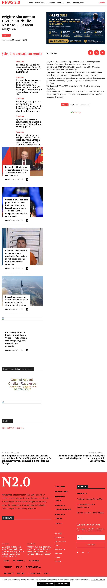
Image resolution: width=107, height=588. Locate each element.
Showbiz (6, 35)
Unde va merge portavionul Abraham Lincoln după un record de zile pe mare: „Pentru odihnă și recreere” (39, 550)
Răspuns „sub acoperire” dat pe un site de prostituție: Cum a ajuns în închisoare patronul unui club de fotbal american (29, 106)
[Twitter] (96, 52)
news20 (11, 40)
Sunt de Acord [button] (63, 584)
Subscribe (91, 545)
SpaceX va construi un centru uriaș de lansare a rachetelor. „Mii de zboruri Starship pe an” (29, 123)
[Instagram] (83, 553)
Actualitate (20, 61)
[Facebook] (90, 52)
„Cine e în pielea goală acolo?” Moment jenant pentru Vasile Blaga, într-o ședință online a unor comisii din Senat (13, 552)
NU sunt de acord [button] (45, 584)
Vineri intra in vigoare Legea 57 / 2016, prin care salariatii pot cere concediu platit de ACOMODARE (81, 458)
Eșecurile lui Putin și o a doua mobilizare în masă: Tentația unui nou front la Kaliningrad (28, 68)
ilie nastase (85, 105)
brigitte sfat (74, 105)
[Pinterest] (102, 52)
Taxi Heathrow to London (13, 428)
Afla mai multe (98, 579)
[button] (102, 2)
